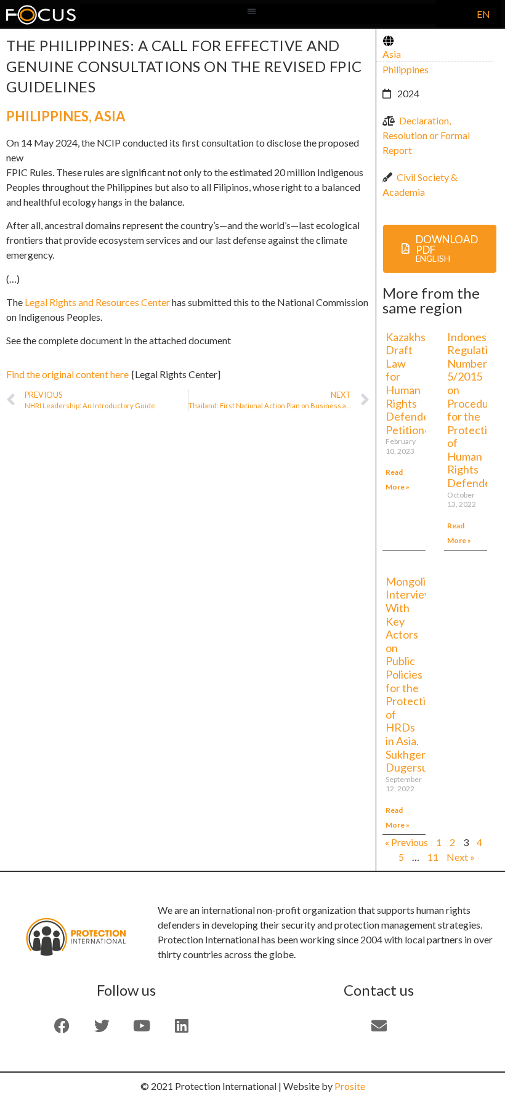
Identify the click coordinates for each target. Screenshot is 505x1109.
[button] (252, 11)
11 (432, 857)
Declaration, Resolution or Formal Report (426, 135)
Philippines (47, 116)
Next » (460, 857)
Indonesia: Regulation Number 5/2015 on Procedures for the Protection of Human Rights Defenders (475, 410)
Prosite (349, 1086)
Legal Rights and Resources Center (97, 302)
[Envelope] (378, 1025)
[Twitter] (101, 1025)
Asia (110, 116)
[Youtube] (141, 1025)
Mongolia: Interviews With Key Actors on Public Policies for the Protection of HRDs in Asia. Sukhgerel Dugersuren (415, 674)
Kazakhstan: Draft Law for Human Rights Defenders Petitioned (415, 383)
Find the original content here (67, 374)
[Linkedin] (181, 1025)
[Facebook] (61, 1025)
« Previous (406, 842)
